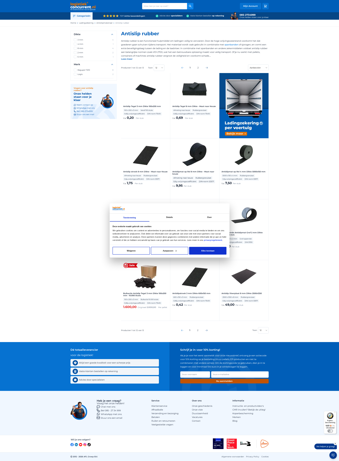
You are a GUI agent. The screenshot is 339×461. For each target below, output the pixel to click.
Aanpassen (168, 250)
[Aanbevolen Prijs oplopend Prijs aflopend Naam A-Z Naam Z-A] (258, 68)
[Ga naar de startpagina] (83, 6)
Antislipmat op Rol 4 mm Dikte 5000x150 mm (243, 172)
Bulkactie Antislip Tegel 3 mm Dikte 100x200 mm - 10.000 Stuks (144, 294)
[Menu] (334, 412)
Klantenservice (159, 406)
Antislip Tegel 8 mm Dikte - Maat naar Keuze (194, 106)
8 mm (95, 48)
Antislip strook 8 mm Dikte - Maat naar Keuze (145, 172)
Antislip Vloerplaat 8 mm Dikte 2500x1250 (242, 293)
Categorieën (83, 16)
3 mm (95, 40)
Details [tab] (169, 217)
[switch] (330, 431)
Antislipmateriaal (104, 23)
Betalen (155, 417)
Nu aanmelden (224, 381)
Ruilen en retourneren (163, 421)
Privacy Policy (252, 456)
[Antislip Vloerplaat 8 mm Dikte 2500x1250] (244, 276)
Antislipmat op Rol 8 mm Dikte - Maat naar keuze (193, 173)
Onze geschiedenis (202, 406)
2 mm (95, 52)
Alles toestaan (207, 250)
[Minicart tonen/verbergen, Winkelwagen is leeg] (265, 6)
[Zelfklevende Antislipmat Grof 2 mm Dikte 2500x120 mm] (244, 215)
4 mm (95, 44)
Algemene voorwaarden (233, 456)
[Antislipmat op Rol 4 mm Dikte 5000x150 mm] (244, 154)
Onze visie (197, 409)
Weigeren (131, 250)
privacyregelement (213, 240)
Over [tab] (209, 217)
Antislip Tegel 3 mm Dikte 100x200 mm (142, 106)
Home (73, 23)
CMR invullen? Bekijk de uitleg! (248, 409)
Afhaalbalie (157, 409)
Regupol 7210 (95, 70)
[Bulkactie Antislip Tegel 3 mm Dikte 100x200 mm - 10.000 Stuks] (145, 276)
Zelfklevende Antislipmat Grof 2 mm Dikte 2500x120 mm (242, 233)
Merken (236, 417)
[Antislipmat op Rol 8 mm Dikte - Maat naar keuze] (194, 154)
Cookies (265, 456)
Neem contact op (85, 105)
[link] (182, 68)
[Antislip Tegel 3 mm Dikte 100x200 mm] (145, 89)
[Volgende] (206, 67)
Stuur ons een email (111, 418)
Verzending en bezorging (164, 413)
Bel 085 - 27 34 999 (111, 410)
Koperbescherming (242, 413)
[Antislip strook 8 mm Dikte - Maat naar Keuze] (145, 154)
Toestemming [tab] (129, 217)
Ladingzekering (86, 23)
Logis (95, 74)
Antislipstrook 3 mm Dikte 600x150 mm (191, 293)
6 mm (95, 57)
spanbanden (232, 44)
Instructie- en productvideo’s (248, 406)
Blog (234, 421)
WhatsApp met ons (111, 414)
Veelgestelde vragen (162, 424)
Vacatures (197, 417)
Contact (196, 421)
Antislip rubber (122, 23)
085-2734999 (247, 15)
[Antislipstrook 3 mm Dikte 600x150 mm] (194, 276)
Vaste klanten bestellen (207, 16)
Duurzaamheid (200, 413)
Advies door (171, 16)
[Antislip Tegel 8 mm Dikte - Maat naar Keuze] (194, 89)
